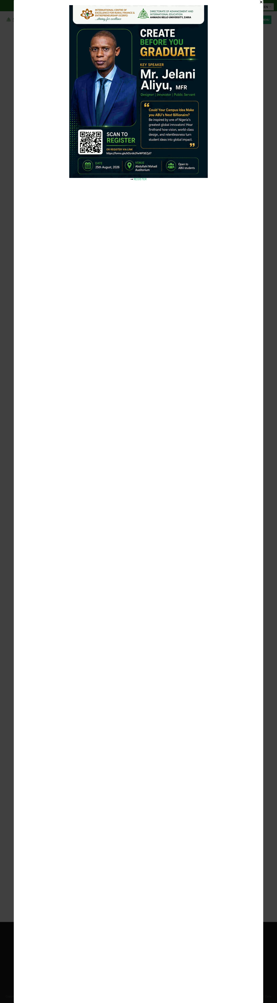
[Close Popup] (261, 2)
